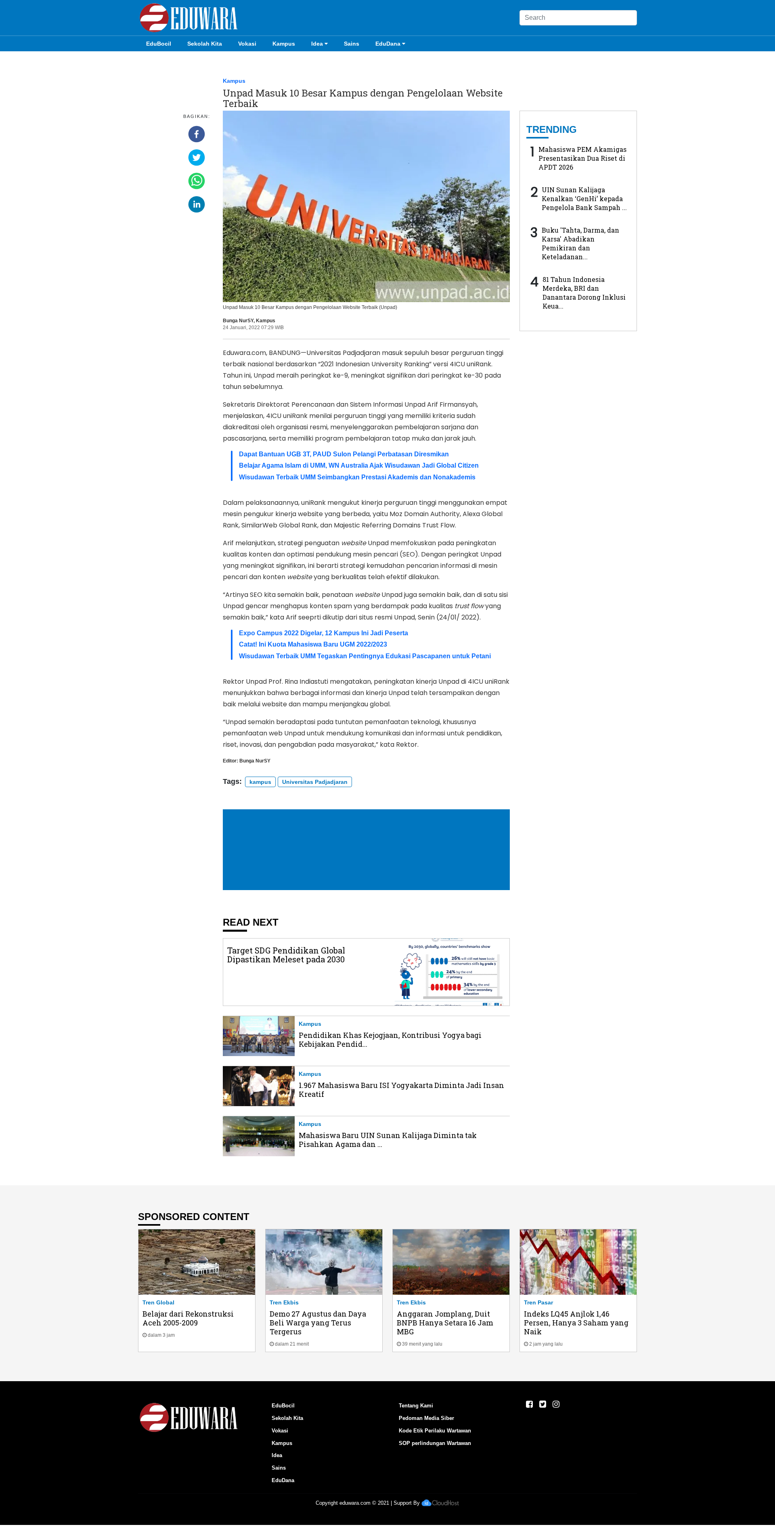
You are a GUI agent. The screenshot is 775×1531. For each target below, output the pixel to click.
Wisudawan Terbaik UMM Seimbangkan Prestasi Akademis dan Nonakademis (357, 477)
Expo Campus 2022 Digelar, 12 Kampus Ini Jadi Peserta (323, 633)
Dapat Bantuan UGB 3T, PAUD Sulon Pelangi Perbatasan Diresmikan (344, 454)
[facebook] (196, 134)
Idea (317, 43)
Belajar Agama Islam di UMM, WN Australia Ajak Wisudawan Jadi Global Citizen (359, 465)
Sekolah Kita (204, 43)
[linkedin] (196, 204)
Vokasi (247, 43)
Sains (351, 43)
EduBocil (158, 43)
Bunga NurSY (238, 320)
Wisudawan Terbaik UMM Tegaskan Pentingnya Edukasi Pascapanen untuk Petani (365, 656)
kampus (260, 782)
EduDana (387, 43)
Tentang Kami (416, 1406)
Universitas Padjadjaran (315, 782)
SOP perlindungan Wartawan (435, 1443)
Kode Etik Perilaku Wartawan (435, 1431)
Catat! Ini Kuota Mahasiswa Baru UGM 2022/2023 (313, 644)
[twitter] (196, 157)
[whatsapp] (196, 180)
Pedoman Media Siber (426, 1418)
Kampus (283, 43)
